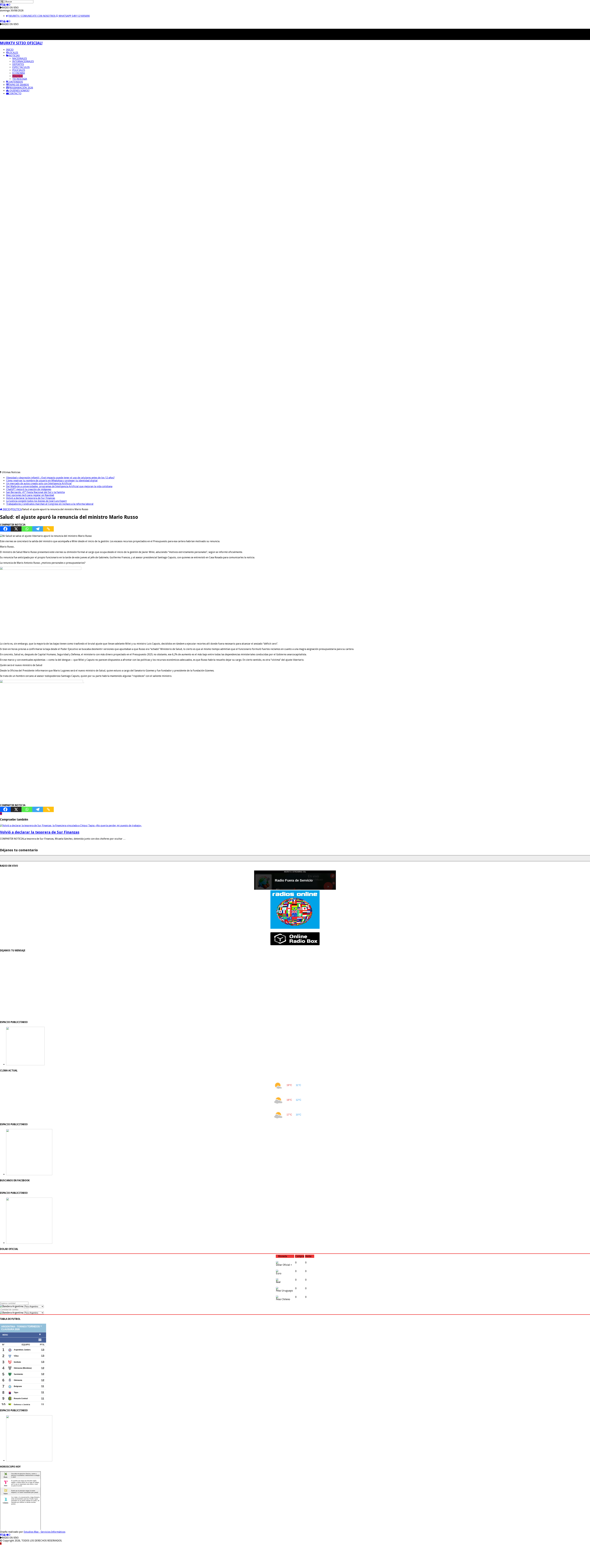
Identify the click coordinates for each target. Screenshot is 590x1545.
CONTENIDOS (15, 81)
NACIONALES (19, 58)
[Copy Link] (48, 529)
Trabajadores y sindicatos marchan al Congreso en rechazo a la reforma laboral (49, 503)
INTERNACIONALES (23, 61)
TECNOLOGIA (19, 78)
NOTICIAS (14, 55)
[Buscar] (2, 1)
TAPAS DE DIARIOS (19, 84)
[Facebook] (0, 4)
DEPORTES (18, 64)
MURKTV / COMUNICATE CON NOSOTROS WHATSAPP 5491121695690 (49, 15)
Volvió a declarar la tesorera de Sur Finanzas (30, 498)
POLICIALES (18, 70)
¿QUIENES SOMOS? (19, 90)
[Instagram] (2, 4)
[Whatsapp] (27, 529)
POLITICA (17, 76)
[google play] (7, 4)
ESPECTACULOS (21, 67)
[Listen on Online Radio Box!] (295, 944)
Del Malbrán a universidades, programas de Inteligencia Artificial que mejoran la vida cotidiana (59, 486)
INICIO (10, 49)
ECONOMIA (18, 73)
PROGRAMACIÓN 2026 (20, 87)
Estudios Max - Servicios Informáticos (44, 1531)
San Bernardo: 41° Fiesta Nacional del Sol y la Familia (35, 492)
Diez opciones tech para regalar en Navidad (30, 495)
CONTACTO (15, 93)
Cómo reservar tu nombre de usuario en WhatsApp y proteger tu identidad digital (52, 480)
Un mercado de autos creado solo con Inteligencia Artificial (39, 483)
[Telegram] (37, 529)
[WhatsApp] (9, 4)
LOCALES (13, 52)
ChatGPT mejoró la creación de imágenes (28, 489)
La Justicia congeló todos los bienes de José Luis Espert (36, 501)
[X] (16, 529)
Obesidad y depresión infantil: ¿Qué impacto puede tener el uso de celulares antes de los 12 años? (60, 477)
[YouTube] (5, 4)
